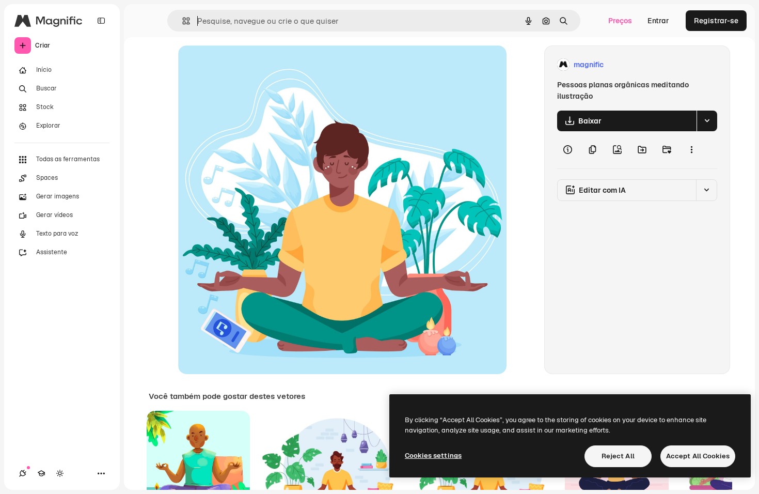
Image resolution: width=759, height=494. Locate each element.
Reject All (618, 456)
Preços (620, 20)
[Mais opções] (691, 150)
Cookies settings (433, 455)
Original (244, 65)
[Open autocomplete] (182, 21)
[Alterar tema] (60, 473)
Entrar (658, 20)
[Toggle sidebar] (101, 20)
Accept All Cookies (698, 456)
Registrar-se (716, 20)
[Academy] (41, 473)
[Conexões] (22, 473)
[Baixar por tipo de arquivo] (707, 121)
